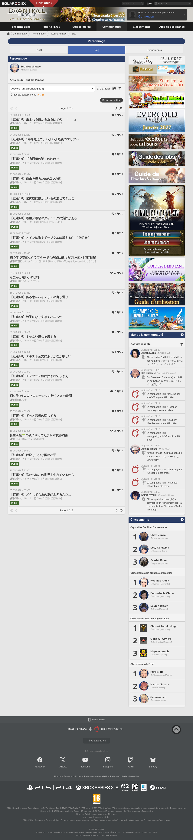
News (64, 766)
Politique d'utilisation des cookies (124, 776)
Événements (154, 49)
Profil (39, 49)
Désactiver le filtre (111, 100)
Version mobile (98, 720)
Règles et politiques (72, 776)
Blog (96, 49)
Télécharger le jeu (96, 740)
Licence (57, 776)
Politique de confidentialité (95, 776)
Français (162, 3)
